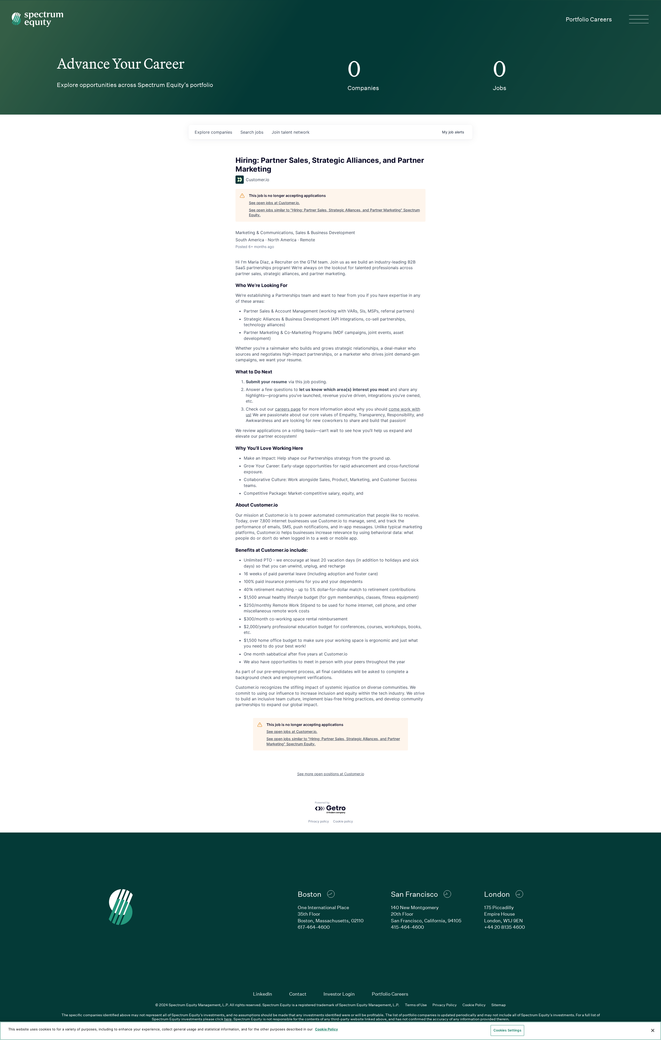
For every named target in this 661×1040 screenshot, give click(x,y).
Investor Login (339, 994)
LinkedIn (262, 994)
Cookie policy (343, 821)
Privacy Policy (444, 1004)
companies (213, 132)
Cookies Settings (507, 1030)
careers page (288, 409)
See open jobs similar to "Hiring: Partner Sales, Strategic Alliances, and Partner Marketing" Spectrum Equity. (334, 212)
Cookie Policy (474, 1004)
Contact (297, 994)
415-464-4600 (407, 927)
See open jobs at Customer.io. (274, 203)
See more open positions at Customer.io (330, 774)
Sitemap (498, 1004)
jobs (251, 132)
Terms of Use (416, 1004)
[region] (330, 1031)
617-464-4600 (314, 927)
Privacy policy (318, 821)
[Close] (652, 1030)
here (228, 1019)
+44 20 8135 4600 (504, 927)
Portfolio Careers (589, 19)
